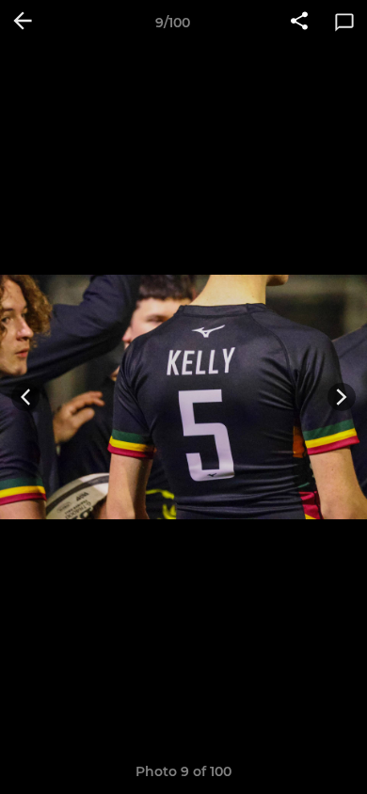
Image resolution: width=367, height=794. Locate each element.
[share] (299, 22)
